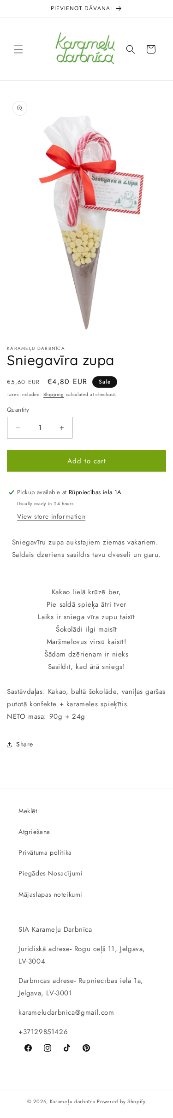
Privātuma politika (45, 852)
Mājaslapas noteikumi (50, 894)
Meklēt (27, 811)
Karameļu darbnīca (72, 1101)
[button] (18, 49)
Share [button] (24, 744)
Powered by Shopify (121, 1101)
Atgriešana (34, 831)
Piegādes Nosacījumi (50, 873)
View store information (51, 516)
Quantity (18, 409)
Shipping (53, 394)
